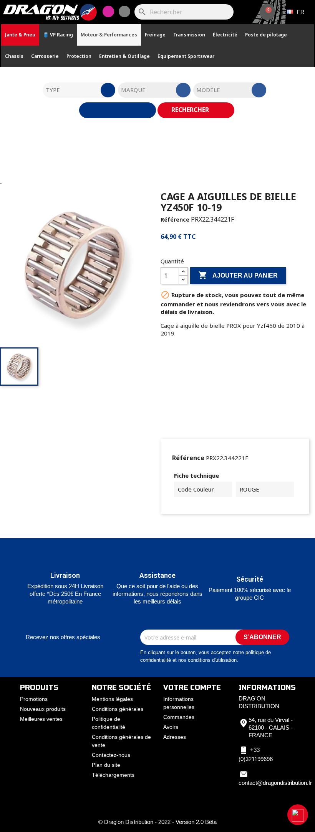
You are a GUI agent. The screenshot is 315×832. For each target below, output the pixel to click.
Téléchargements (113, 775)
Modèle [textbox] (208, 90)
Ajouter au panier (238, 275)
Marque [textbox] (133, 90)
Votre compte (192, 687)
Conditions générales (117, 709)
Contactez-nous (111, 755)
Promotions (34, 699)
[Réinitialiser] (117, 110)
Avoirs (170, 727)
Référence (175, 219)
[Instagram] (108, 11)
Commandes (178, 717)
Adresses (174, 737)
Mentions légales (112, 699)
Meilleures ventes (41, 719)
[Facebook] (124, 11)
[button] (298, 815)
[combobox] (79, 90)
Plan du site (106, 765)
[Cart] (267, 12)
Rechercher (191, 109)
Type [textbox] (53, 90)
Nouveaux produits (43, 709)
